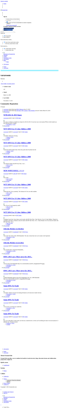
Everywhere (8, 35)
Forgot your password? (11, 25)
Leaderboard (6, 365)
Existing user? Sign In (8, 15)
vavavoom (5, 109)
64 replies (8, 266)
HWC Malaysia (20, 109)
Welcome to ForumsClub (9, 54)
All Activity (6, 59)
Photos (5, 370)
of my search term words (12, 42)
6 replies (8, 138)
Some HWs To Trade (11, 286)
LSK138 (15, 173)
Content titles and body (10, 48)
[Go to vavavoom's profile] (6, 112)
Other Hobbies (31, 110)
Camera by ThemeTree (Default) (13, 380)
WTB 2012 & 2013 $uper (12, 115)
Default (8, 381)
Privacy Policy (6, 383)
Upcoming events (7, 58)
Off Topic (18, 110)
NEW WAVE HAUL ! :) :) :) (13, 171)
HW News (25, 232)
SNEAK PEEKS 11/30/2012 (13, 229)
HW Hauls (24, 173)
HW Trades (25, 132)
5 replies (8, 252)
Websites (5, 55)
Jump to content (4, 1)
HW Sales (18, 118)
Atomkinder (15, 232)
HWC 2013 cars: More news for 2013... (17, 257)
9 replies (8, 295)
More (4, 60)
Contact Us (6, 384)
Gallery (5, 56)
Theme (5, 378)
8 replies (8, 238)
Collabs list (5, 376)
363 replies (8, 180)
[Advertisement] (29, 337)
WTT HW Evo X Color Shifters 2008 (17, 129)
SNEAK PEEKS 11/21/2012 (13, 243)
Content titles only (9, 50)
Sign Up (5, 30)
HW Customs (24, 110)
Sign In (8, 23)
